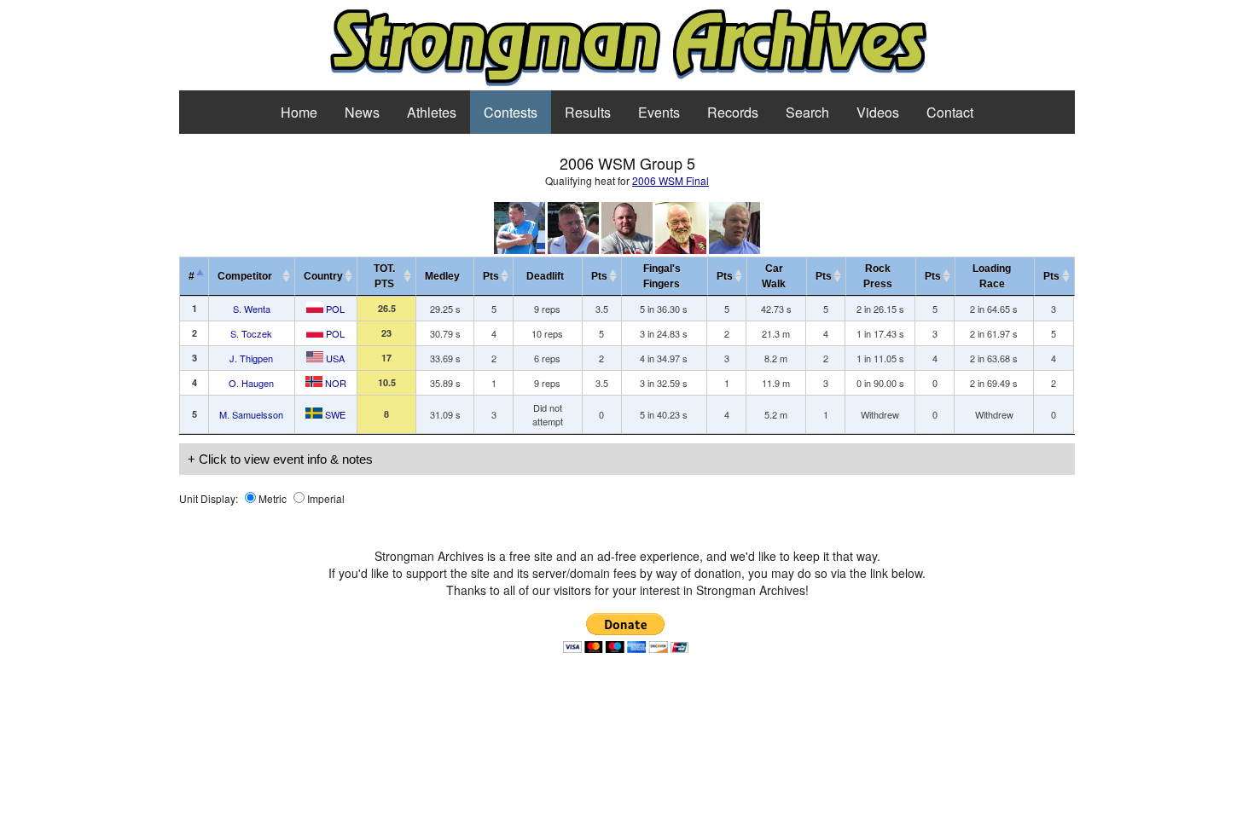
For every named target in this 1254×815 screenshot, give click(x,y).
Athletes (431, 112)
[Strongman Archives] (627, 83)
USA (334, 358)
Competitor (249, 276)
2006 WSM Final (670, 180)
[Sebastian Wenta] (519, 249)
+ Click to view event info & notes (280, 459)
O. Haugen (251, 383)
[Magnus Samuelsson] (734, 249)
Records (732, 112)
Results (588, 112)
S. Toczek (251, 333)
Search (807, 112)
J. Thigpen (251, 358)
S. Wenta (251, 308)
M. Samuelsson (251, 414)
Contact (949, 112)
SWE (333, 414)
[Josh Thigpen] (627, 249)
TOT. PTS (384, 276)
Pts (491, 276)
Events (659, 112)
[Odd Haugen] (680, 249)
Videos (877, 112)
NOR (334, 383)
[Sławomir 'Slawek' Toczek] (573, 249)
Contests (510, 112)
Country (323, 276)
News (362, 112)
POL (334, 308)
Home (299, 112)
